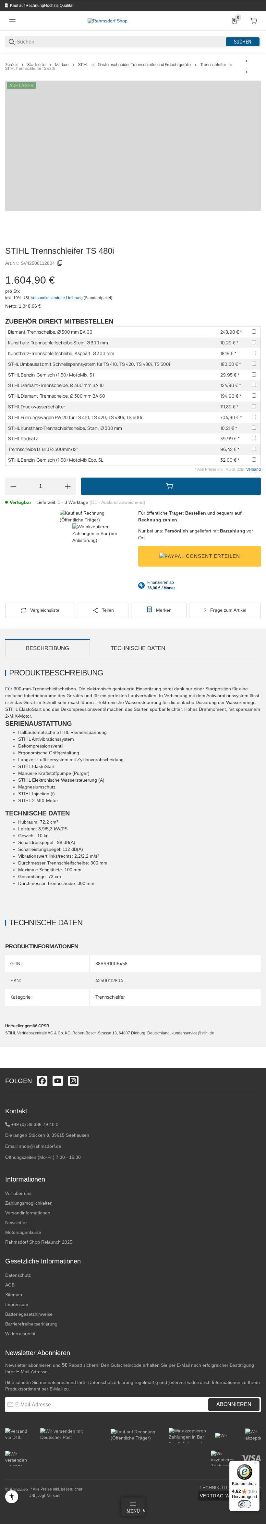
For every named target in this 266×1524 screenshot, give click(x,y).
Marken (61, 65)
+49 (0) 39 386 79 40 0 (34, 1124)
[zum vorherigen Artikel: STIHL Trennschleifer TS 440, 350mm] (246, 61)
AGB (10, 1284)
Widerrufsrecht (20, 1333)
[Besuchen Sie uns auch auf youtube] (58, 1081)
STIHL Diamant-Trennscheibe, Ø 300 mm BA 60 (56, 396)
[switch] (244, 1504)
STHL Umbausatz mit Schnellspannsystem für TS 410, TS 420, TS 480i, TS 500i (89, 364)
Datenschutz (18, 1275)
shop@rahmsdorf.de (40, 1146)
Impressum (16, 1304)
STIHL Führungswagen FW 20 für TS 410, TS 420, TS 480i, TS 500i (75, 417)
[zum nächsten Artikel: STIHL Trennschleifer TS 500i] (246, 72)
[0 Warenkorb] (254, 21)
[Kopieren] (60, 263)
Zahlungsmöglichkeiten (29, 1203)
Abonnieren (233, 1404)
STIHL (83, 65)
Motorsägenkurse (23, 1232)
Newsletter (16, 1222)
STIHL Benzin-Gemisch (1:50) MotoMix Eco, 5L (55, 460)
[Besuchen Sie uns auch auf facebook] (42, 1081)
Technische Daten (138, 648)
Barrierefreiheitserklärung (31, 1323)
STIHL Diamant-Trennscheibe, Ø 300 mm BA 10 (56, 385)
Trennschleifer (213, 65)
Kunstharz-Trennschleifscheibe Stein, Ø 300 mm (58, 342)
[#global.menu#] (12, 21)
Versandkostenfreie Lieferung (57, 298)
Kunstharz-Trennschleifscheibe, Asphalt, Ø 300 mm (61, 353)
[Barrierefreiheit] (11, 1496)
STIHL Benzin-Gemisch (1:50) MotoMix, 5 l (51, 375)
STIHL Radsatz (23, 438)
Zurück (11, 65)
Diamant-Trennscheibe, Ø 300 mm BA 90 (50, 332)
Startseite (36, 65)
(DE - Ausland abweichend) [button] (117, 502)
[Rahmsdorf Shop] (107, 20)
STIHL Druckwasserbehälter (36, 406)
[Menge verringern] (13, 486)
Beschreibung (47, 648)
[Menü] (256, 1464)
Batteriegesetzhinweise (29, 1314)
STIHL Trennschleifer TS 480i (30, 68)
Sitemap (13, 1294)
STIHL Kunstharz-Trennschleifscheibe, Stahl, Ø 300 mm (65, 428)
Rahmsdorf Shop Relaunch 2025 (38, 1242)
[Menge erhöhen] (67, 486)
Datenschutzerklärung (110, 1382)
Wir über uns (18, 1193)
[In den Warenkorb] (171, 486)
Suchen (242, 42)
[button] (255, 1065)
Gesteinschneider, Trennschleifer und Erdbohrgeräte (144, 65)
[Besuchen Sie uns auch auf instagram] (73, 1081)
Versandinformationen (27, 1212)
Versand (253, 469)
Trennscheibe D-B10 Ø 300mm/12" (43, 449)
